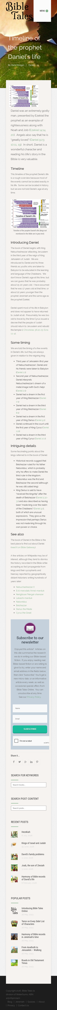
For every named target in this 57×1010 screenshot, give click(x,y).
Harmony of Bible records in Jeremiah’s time (33, 935)
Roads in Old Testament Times (33, 961)
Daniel (31, 65)
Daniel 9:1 (40, 420)
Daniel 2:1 (21, 391)
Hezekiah (26, 832)
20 (12, 134)
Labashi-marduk (24, 598)
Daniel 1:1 (21, 372)
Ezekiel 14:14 (37, 130)
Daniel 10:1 (40, 438)
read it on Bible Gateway (23, 547)
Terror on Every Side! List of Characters (33, 922)
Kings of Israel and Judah (34, 843)
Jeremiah (19, 1002)
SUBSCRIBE (30, 729)
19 (19, 144)
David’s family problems (33, 854)
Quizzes (31, 1002)
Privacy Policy (34, 697)
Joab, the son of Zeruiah (33, 865)
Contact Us (23, 1005)
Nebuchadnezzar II (25, 587)
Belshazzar (21, 605)
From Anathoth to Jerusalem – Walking (31, 948)
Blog (10, 1002)
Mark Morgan (17, 65)
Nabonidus (21, 602)
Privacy (11, 1005)
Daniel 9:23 (37, 139)
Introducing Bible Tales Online (32, 909)
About (41, 1002)
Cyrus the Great (23, 613)
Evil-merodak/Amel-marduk (30, 590)
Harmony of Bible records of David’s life (33, 878)
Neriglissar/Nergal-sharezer (30, 594)
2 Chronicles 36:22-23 (32, 330)
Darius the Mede (24, 609)
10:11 (14, 144)
